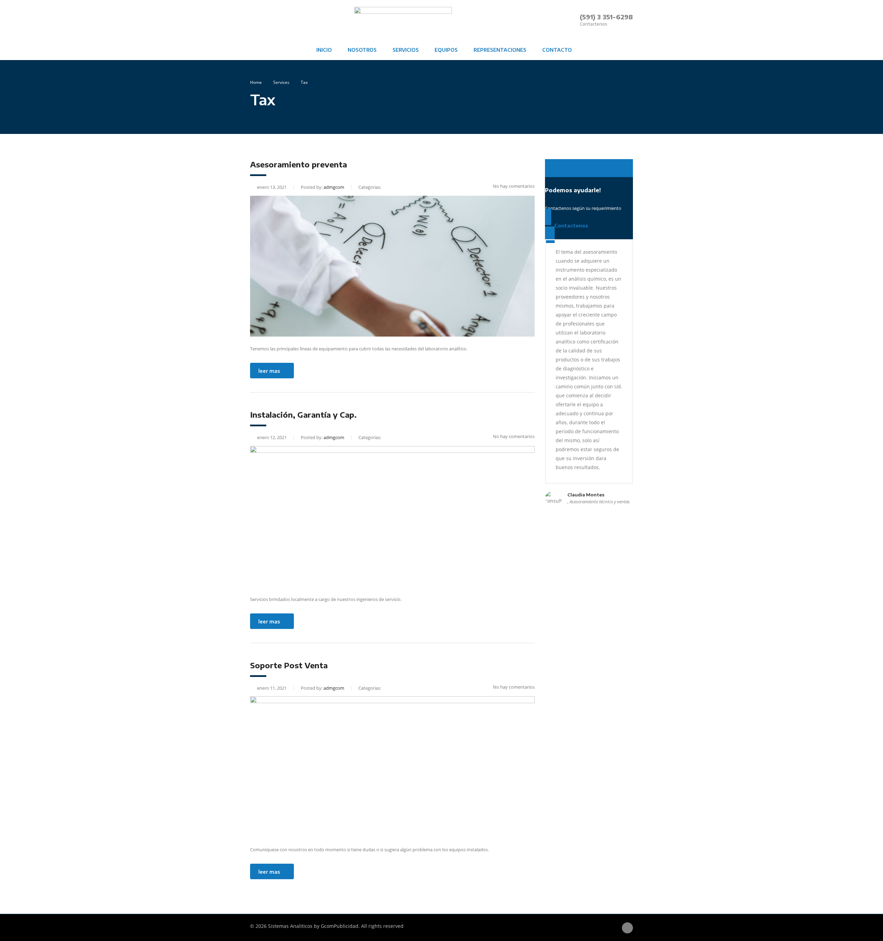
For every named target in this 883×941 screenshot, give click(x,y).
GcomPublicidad (339, 926)
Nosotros (362, 50)
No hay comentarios (514, 186)
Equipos (446, 50)
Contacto (557, 50)
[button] (589, 168)
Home (256, 82)
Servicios (406, 50)
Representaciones (500, 50)
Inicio (324, 50)
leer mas (269, 371)
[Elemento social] (255, 20)
